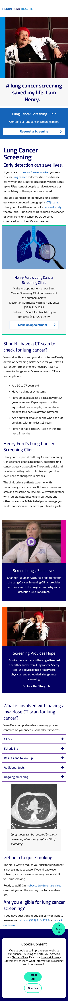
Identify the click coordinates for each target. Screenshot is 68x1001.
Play (31, 541)
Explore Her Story (34, 686)
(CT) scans (52, 202)
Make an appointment (32, 325)
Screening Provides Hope (34, 653)
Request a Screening (34, 131)
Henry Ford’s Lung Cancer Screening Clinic (34, 280)
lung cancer (20, 177)
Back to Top (58, 930)
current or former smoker (33, 172)
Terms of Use (20, 957)
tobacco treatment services (44, 885)
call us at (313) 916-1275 (33, 920)
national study (52, 207)
